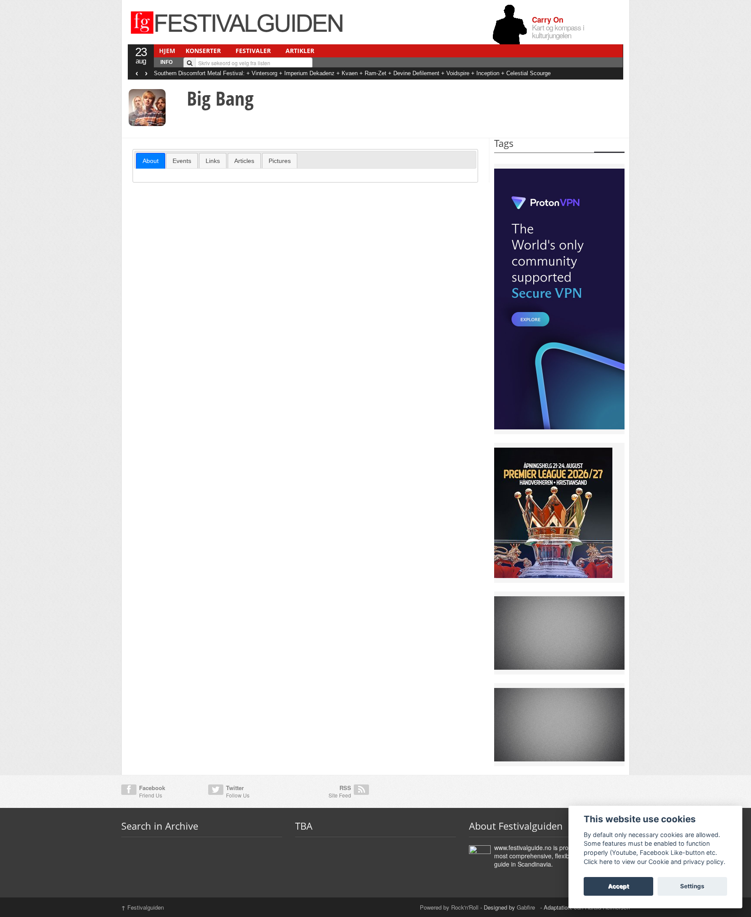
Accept (618, 886)
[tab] (150, 161)
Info (166, 62)
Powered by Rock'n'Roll (449, 907)
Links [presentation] (213, 160)
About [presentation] (151, 160)
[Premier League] (553, 512)
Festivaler (253, 51)
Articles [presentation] (244, 160)
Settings (692, 886)
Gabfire (527, 907)
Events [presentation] (182, 160)
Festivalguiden (142, 907)
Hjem (167, 51)
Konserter (203, 51)
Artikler (300, 51)
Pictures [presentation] (280, 160)
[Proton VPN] (559, 298)
